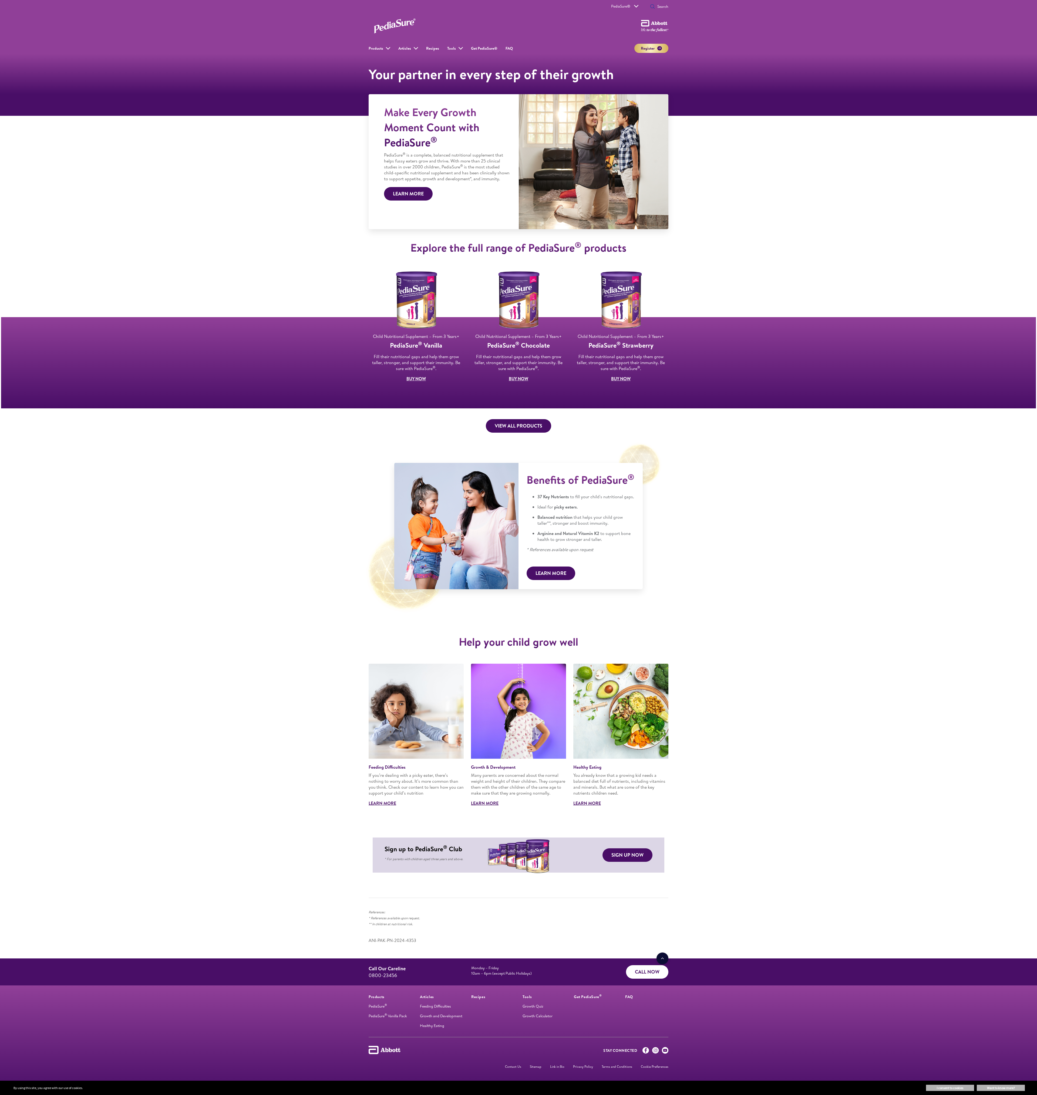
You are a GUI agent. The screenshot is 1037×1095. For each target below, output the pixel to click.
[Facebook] (645, 1052)
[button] (652, 7)
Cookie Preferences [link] (654, 1066)
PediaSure (378, 1006)
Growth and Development (441, 1016)
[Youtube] (665, 1052)
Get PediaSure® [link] (484, 48)
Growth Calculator (538, 1016)
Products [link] (376, 48)
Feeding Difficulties (435, 1006)
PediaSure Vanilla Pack (388, 1016)
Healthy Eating (432, 1025)
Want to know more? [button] (1001, 1088)
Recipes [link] (432, 48)
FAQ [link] (509, 48)
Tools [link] (451, 48)
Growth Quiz (533, 1006)
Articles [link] (404, 48)
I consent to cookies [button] (950, 1088)
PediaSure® (620, 6)
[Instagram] (655, 1052)
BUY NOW (416, 379)
